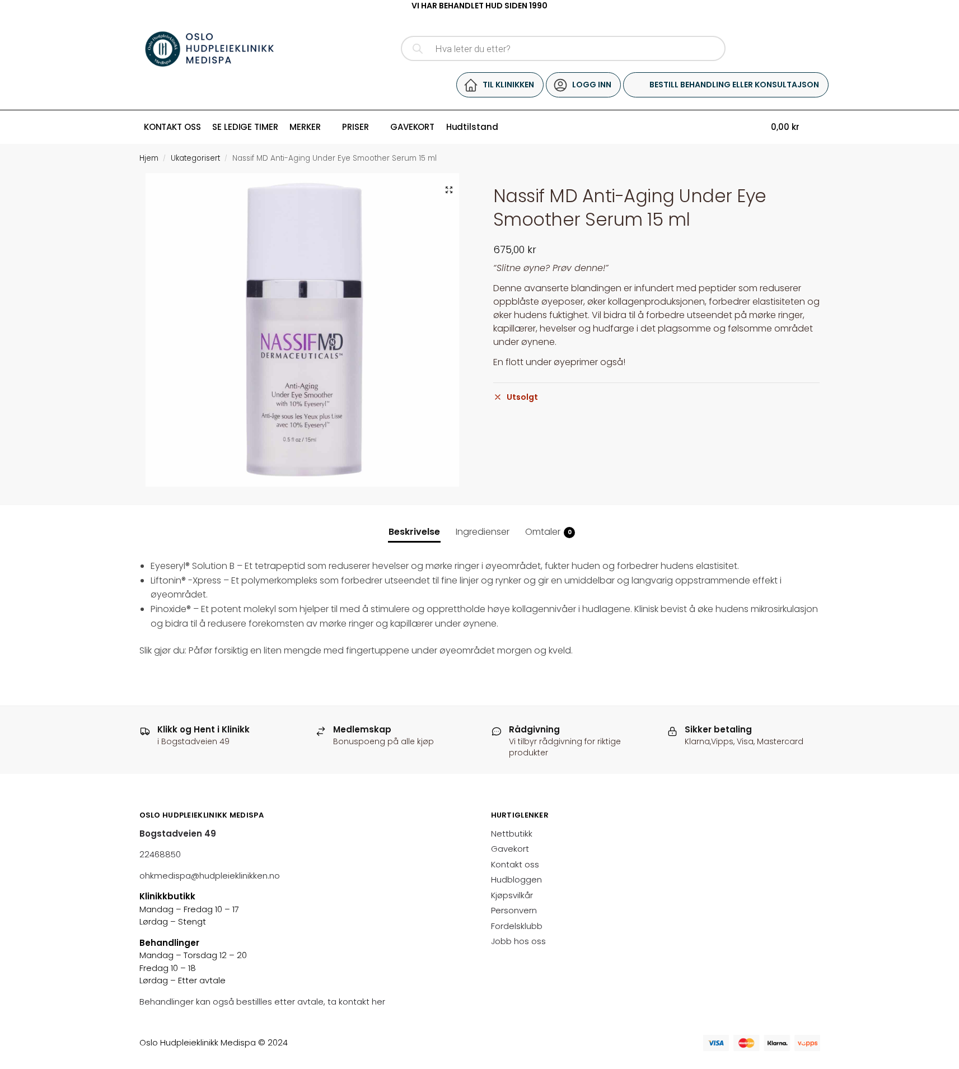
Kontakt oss (515, 864)
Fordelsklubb (516, 926)
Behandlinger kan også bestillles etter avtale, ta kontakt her (263, 1001)
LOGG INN (591, 84)
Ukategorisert (195, 158)
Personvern (514, 910)
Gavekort (510, 849)
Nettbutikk (511, 833)
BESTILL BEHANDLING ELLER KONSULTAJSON (734, 84)
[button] (449, 190)
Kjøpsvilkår (512, 895)
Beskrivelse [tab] (414, 531)
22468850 (160, 854)
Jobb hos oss (518, 941)
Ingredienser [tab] (482, 531)
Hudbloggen (516, 879)
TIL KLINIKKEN (508, 84)
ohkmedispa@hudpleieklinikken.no (209, 875)
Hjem (148, 158)
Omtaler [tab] (548, 531)
